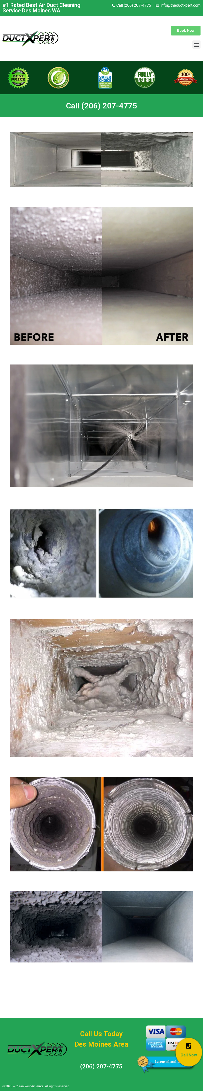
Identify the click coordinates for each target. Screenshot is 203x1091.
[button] (186, 30)
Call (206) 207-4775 (101, 105)
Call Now (189, 1055)
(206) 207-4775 (101, 1066)
